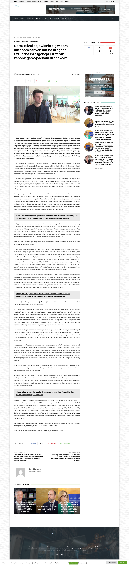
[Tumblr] (72, 554)
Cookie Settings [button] (111, 562)
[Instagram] (107, 1)
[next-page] (18, 517)
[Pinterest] (67, 554)
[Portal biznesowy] (15, 74)
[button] (112, 18)
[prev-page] (15, 517)
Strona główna (18, 37)
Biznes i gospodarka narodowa (31, 37)
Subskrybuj (110, 47)
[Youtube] (114, 1)
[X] (109, 1)
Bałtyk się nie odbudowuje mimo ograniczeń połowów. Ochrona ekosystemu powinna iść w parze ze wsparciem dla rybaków (69, 508)
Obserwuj (100, 47)
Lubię (88, 47)
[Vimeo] (111, 1)
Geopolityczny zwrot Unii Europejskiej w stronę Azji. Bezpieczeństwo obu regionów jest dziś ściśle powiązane (104, 148)
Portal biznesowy (24, 74)
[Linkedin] (62, 554)
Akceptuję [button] (73, 563)
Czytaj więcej (82, 563)
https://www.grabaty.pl (35, 471)
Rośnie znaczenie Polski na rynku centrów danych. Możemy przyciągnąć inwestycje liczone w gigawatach (25, 508)
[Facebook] (105, 1)
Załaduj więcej (99, 168)
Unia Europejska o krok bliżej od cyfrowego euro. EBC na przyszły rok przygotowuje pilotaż (47, 508)
